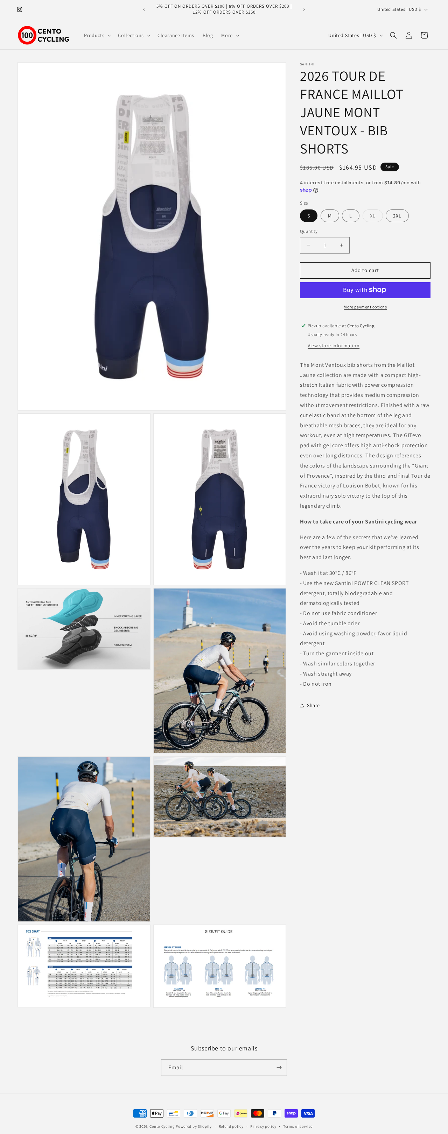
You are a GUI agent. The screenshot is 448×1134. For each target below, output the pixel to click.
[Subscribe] (279, 1067)
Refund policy (231, 1126)
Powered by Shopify (194, 1126)
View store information (333, 345)
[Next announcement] (304, 9)
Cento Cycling (162, 1126)
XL (376, 217)
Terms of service (298, 1126)
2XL (397, 216)
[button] (97, 35)
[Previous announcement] (144, 9)
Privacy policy (263, 1126)
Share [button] (313, 705)
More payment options (365, 306)
